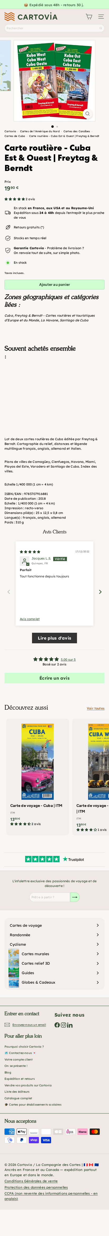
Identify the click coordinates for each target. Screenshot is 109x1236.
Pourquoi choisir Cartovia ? (24, 1046)
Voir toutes (96, 708)
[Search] (101, 28)
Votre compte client (18, 1059)
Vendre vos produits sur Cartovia (28, 1085)
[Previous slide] (8, 592)
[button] (15, 199)
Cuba (8, 315)
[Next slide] (100, 592)
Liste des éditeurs (16, 1091)
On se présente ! (16, 1066)
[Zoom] (88, 114)
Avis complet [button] (30, 619)
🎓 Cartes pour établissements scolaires (32, 1104)
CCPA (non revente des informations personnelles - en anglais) (51, 1196)
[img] (30, 552)
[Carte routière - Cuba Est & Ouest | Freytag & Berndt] (54, 390)
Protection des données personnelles (36, 1187)
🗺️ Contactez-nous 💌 (20, 1053)
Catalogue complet (18, 1098)
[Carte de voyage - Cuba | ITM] (37, 774)
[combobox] (54, 28)
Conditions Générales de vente (31, 1181)
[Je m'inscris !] (75, 897)
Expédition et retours (19, 1079)
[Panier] (89, 16)
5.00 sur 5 (68, 659)
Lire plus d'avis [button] (54, 638)
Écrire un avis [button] (54, 678)
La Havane (49, 320)
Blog (7, 1072)
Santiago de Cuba (74, 320)
